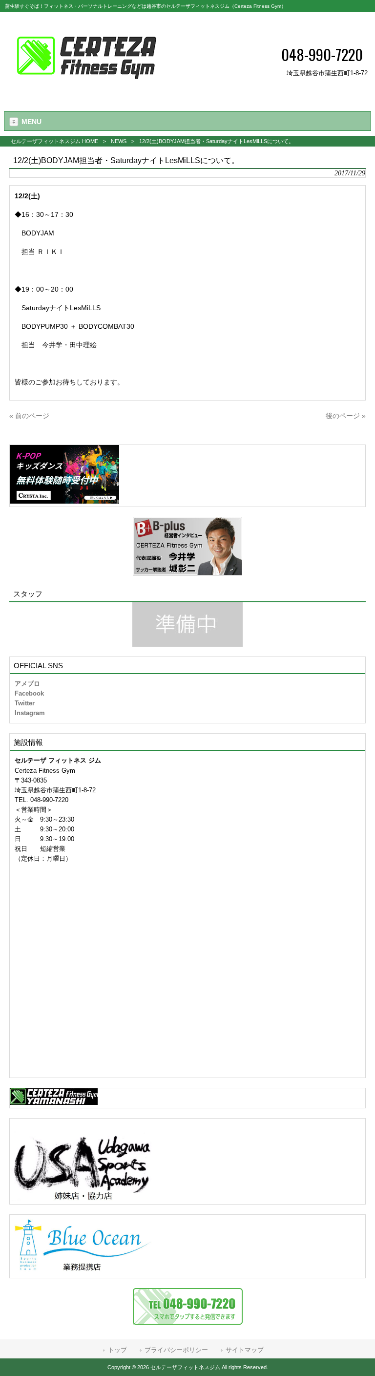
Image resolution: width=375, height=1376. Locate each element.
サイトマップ (245, 1350)
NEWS (118, 141)
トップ (117, 1350)
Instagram (30, 713)
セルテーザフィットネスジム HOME (54, 141)
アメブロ (27, 683)
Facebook (29, 693)
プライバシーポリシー (176, 1350)
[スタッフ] (187, 624)
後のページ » (346, 416)
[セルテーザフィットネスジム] (86, 91)
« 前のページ (29, 416)
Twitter (25, 703)
